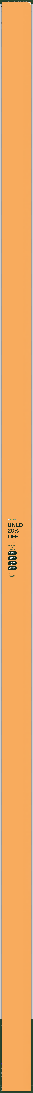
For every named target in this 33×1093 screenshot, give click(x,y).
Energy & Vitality (12, 553)
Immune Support (12, 563)
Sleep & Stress (12, 558)
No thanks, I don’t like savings (12, 574)
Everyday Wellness (12, 568)
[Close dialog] (29, 4)
